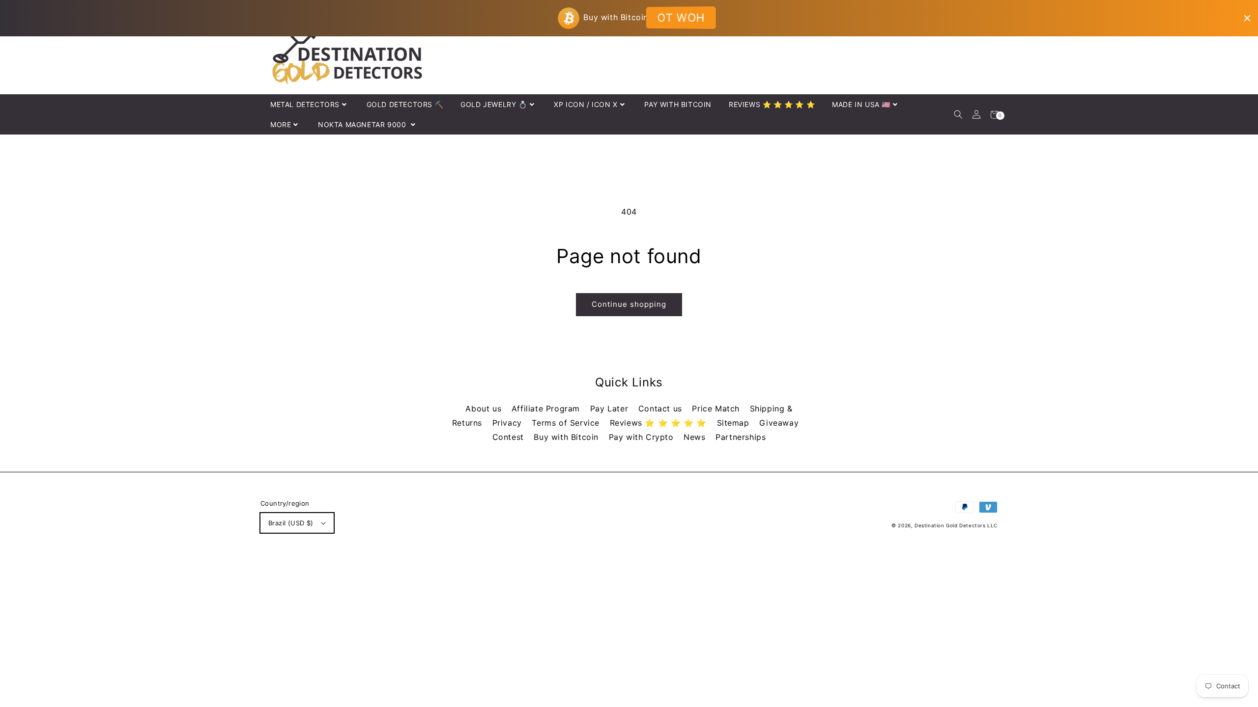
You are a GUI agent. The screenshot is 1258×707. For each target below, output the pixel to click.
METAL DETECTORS (305, 104)
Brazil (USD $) (291, 523)
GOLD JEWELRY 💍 (493, 104)
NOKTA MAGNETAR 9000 (363, 124)
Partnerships (740, 437)
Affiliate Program (547, 408)
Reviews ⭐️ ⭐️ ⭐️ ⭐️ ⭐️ (660, 423)
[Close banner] (1247, 18)
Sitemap (734, 423)
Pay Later (610, 408)
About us (484, 408)
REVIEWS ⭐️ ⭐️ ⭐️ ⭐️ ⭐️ (772, 104)
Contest (509, 437)
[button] (958, 115)
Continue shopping (629, 304)
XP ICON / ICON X (586, 104)
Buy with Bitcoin (567, 437)
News (696, 437)
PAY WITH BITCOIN (678, 104)
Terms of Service (567, 423)
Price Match (717, 408)
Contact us (661, 408)
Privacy (508, 423)
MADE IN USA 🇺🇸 (861, 104)
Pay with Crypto (643, 437)
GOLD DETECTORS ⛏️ (405, 104)
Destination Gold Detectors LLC (956, 525)
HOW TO (680, 17)
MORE (280, 124)
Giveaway (779, 423)
